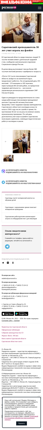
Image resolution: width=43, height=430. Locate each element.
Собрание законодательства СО (12, 333)
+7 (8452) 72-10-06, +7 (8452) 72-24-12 (15, 306)
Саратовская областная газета (12, 341)
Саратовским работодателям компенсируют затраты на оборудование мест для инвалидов (21, 217)
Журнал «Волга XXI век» (10, 336)
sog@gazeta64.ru (7, 308)
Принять (21, 423)
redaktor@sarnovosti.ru (9, 278)
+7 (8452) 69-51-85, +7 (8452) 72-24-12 (15, 285)
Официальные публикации (11, 330)
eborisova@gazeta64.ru (9, 287)
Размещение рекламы (9, 289)
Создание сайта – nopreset (11, 320)
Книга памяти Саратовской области (14, 338)
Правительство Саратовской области (14, 327)
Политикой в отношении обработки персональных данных (21, 418)
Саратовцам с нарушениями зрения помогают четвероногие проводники (20, 208)
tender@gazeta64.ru (8, 298)
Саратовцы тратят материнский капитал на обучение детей (20, 199)
